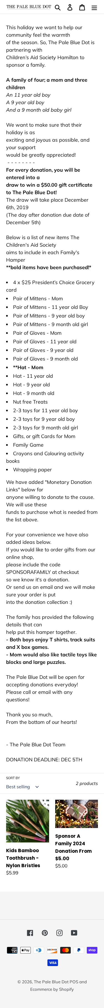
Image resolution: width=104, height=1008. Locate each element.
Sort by (13, 778)
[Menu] (94, 6)
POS (74, 981)
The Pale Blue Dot (52, 981)
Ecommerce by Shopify (52, 989)
